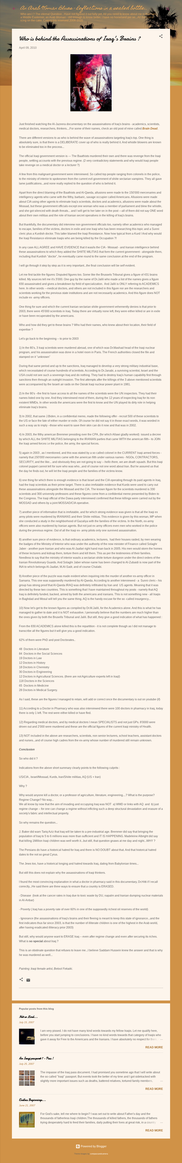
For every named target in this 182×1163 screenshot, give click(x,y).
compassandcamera (99, 1154)
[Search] (168, 9)
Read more (154, 1047)
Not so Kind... (28, 1017)
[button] (161, 37)
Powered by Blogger (93, 1146)
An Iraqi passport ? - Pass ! (36, 1058)
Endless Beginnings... (32, 1100)
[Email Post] (28, 981)
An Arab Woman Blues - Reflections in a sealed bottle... (83, 8)
